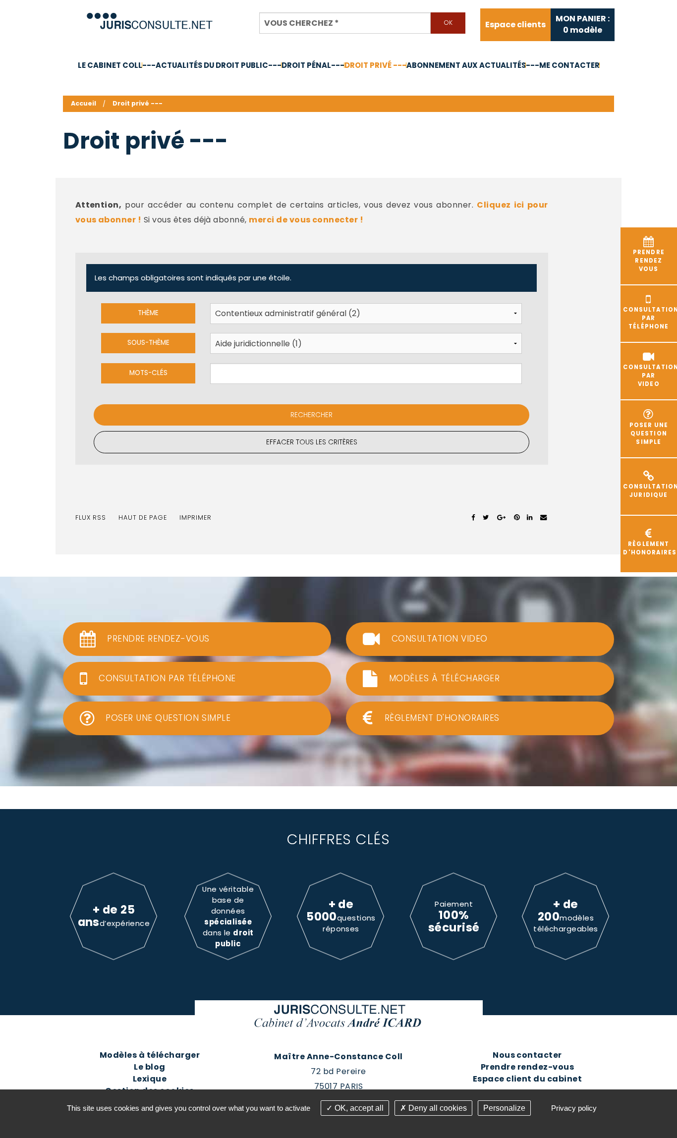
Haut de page (142, 517)
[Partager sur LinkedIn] (529, 517)
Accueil (83, 103)
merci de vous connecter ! (306, 219)
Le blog (149, 1067)
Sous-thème (148, 342)
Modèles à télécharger (150, 1055)
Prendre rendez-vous (527, 1067)
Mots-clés (148, 373)
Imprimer (195, 517)
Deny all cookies (436, 1108)
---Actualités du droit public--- (212, 65)
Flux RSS (90, 517)
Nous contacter (527, 1055)
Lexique (150, 1078)
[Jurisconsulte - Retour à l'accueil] (150, 16)
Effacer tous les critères (311, 442)
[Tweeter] (486, 517)
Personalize (504, 1108)
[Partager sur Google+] (502, 517)
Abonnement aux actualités (466, 65)
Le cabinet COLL (110, 65)
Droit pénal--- (313, 65)
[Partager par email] (543, 517)
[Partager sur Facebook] (473, 517)
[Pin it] (516, 517)
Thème (148, 313)
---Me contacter (563, 65)
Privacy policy (574, 1108)
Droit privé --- (375, 65)
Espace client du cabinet (527, 1078)
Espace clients (515, 24)
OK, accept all (358, 1108)
